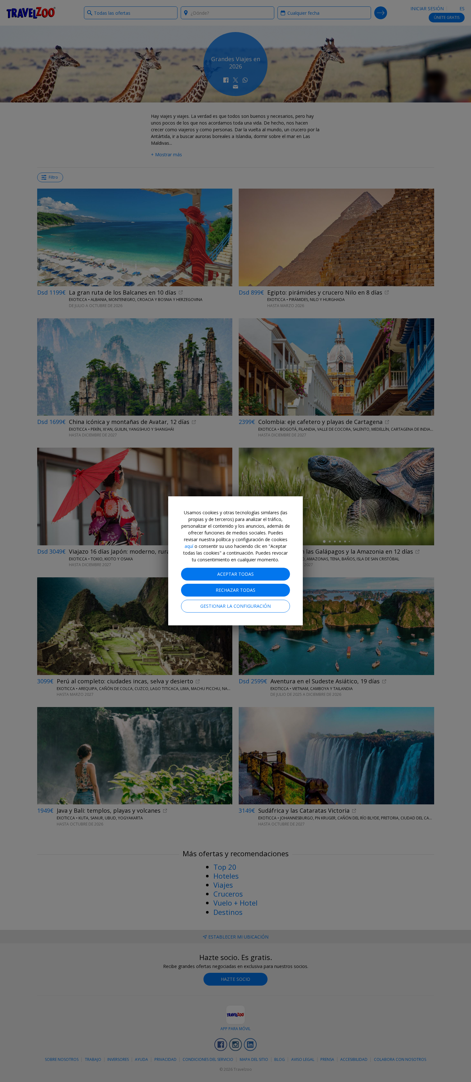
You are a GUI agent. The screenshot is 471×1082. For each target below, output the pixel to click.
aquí (189, 546)
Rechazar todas (235, 590)
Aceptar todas (235, 574)
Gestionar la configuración (235, 606)
